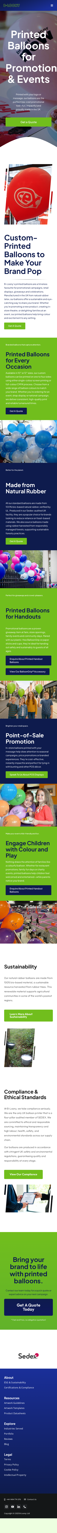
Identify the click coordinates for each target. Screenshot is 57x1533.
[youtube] (12, 1506)
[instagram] (6, 1506)
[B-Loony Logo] (11, 4)
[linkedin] (18, 1506)
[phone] (24, 1506)
